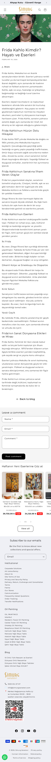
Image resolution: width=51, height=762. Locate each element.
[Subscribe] (43, 557)
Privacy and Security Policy (16, 579)
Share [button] (7, 67)
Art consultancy (11, 571)
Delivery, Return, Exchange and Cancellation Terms (24, 583)
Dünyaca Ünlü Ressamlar (15, 660)
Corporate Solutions (13, 568)
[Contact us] (5, 757)
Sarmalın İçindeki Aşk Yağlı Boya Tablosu (12, 503)
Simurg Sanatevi (21, 750)
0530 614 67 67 (14, 684)
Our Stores (9, 590)
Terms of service (19, 758)
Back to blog (27, 399)
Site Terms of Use (12, 577)
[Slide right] (30, 521)
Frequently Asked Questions (17, 596)
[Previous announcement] (4, 2)
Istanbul (8, 617)
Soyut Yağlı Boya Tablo (14, 639)
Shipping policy (34, 758)
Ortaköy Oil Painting (13, 625)
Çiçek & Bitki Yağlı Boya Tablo (17, 642)
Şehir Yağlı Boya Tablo (14, 645)
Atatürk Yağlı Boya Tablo (15, 636)
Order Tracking (11, 599)
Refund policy (36, 754)
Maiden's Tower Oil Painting (17, 620)
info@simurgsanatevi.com (19, 688)
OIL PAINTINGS (11, 614)
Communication (12, 593)
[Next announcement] (46, 2)
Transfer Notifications (14, 601)
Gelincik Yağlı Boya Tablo (16, 631)
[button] (5, 10)
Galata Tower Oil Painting (16, 623)
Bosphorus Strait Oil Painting (17, 628)
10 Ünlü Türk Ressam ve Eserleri (18, 658)
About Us (9, 574)
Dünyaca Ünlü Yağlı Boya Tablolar (19, 663)
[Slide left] (20, 521)
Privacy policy (36, 750)
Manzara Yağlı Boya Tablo (16, 634)
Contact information (20, 754)
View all (25, 528)
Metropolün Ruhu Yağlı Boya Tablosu (34, 503)
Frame (7, 588)
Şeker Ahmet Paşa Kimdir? (16, 666)
